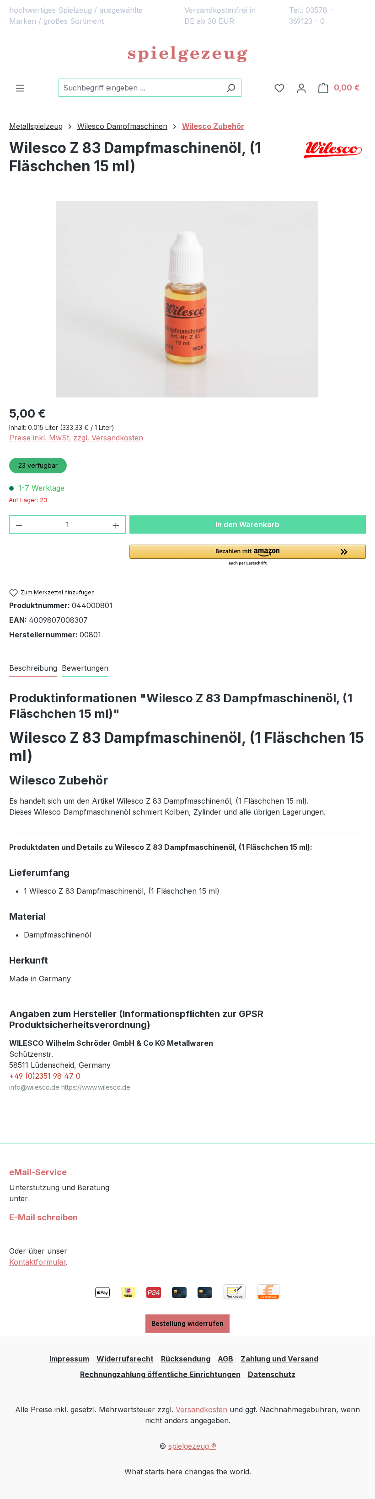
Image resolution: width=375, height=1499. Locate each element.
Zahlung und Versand (279, 1358)
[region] (187, 299)
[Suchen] (230, 88)
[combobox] (139, 88)
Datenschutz (271, 1374)
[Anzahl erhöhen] (116, 524)
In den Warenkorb (247, 524)
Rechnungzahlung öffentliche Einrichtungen (160, 1374)
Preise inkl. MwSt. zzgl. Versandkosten (76, 437)
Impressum (69, 1358)
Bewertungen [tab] (85, 668)
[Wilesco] (333, 161)
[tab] (33, 668)
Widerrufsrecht (125, 1358)
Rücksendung (185, 1358)
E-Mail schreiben (43, 1217)
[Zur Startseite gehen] (187, 55)
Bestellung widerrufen (187, 1323)
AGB (225, 1358)
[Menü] (20, 88)
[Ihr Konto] (301, 88)
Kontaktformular (37, 1261)
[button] (247, 556)
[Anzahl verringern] (18, 524)
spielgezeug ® (192, 1446)
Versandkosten (201, 1409)
